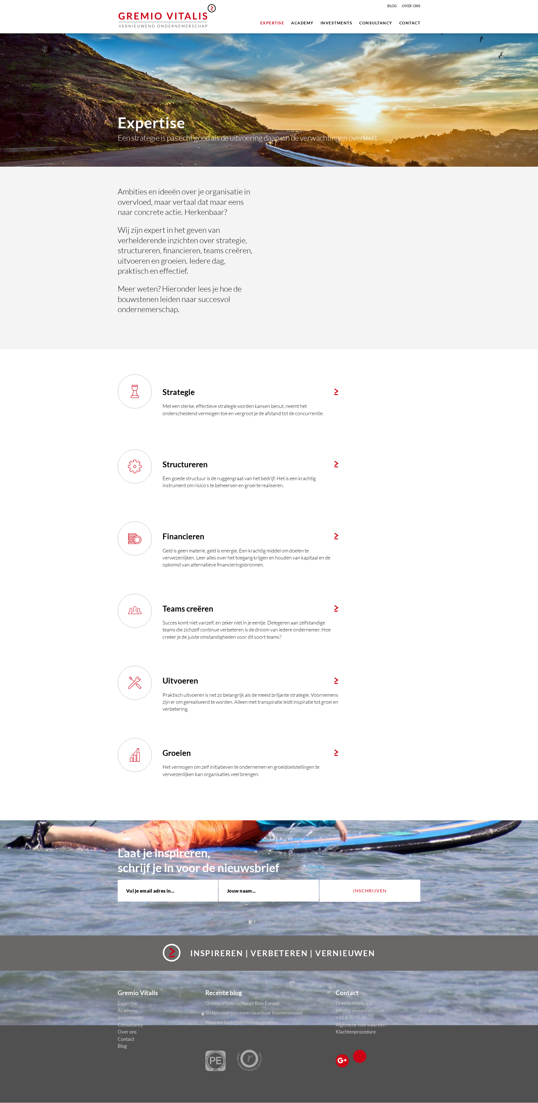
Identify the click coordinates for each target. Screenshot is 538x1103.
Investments (337, 22)
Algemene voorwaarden (361, 1025)
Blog (392, 6)
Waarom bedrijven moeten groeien (241, 1022)
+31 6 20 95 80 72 (355, 1017)
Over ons (411, 6)
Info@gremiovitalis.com (360, 1010)
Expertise (272, 22)
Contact (410, 22)
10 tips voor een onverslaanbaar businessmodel (253, 1013)
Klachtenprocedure (356, 1032)
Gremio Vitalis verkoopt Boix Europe (242, 1003)
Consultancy (375, 22)
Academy (302, 22)
